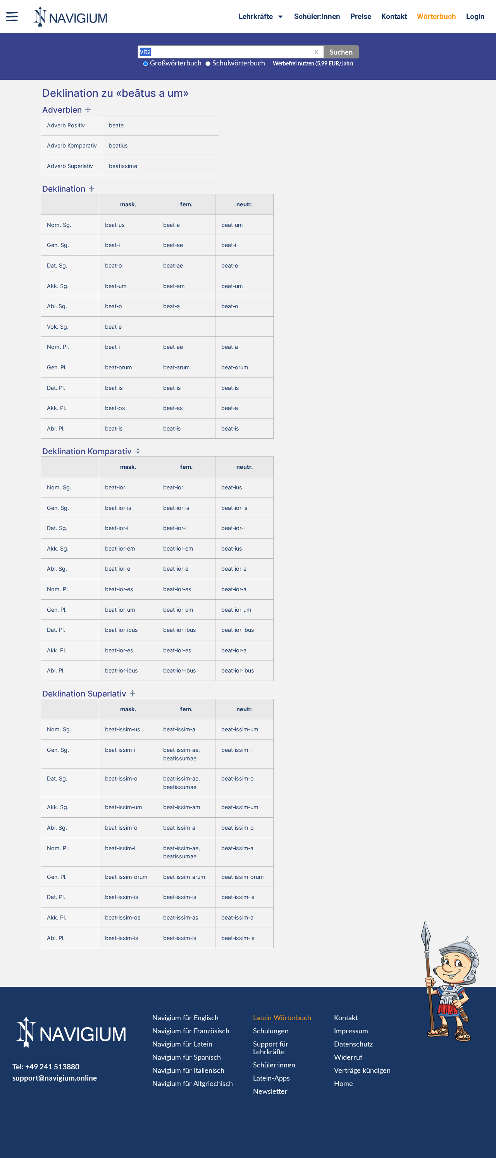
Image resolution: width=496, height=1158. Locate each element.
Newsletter (270, 1091)
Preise (360, 16)
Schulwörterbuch (238, 63)
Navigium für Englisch (185, 1018)
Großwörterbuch (176, 63)
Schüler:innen (317, 16)
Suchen (341, 52)
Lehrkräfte (256, 16)
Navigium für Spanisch (186, 1057)
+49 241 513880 (52, 1066)
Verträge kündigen (362, 1070)
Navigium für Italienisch (188, 1070)
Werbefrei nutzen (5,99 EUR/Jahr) (313, 64)
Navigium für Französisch (190, 1031)
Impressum (351, 1031)
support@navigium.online (54, 1077)
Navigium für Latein (182, 1044)
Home (343, 1084)
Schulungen (271, 1031)
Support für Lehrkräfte (270, 1048)
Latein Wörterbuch (282, 1018)
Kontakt (394, 16)
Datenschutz (353, 1044)
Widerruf (348, 1057)
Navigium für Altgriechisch (192, 1084)
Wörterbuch (436, 16)
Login (475, 16)
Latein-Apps (271, 1078)
